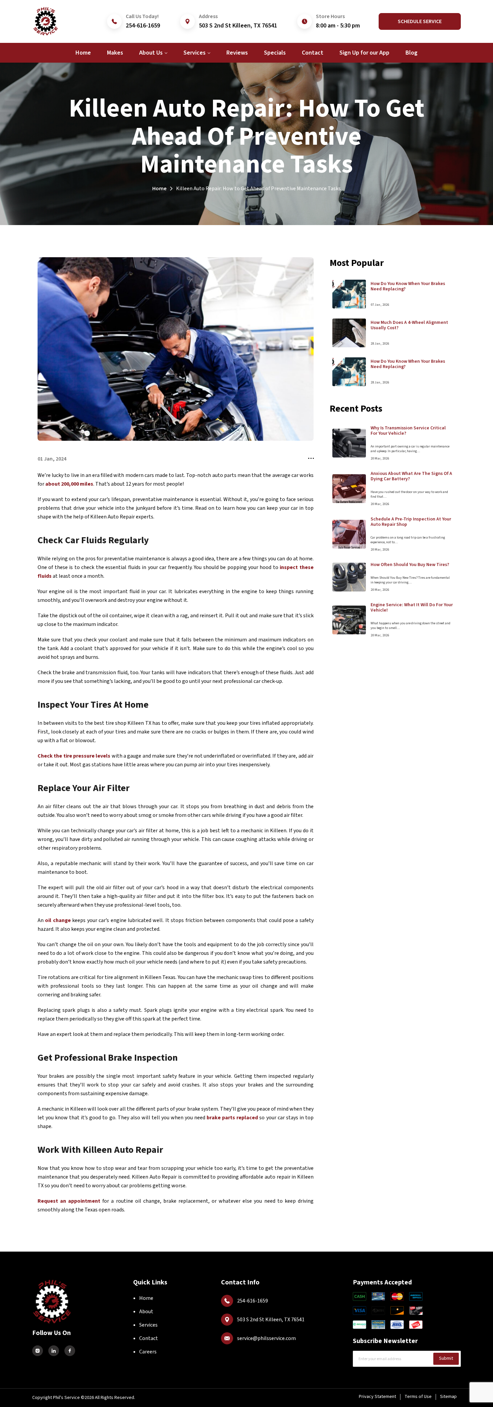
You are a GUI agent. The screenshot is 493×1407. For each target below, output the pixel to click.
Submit (446, 1358)
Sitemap (448, 1396)
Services (148, 1325)
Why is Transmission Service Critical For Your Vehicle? (408, 431)
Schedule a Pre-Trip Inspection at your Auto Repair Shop (411, 522)
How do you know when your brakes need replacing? (408, 286)
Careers (148, 1351)
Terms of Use (418, 1396)
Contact (148, 1338)
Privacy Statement (377, 1396)
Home (159, 188)
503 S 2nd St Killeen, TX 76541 (238, 25)
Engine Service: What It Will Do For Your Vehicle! (412, 608)
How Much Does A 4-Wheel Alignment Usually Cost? (409, 325)
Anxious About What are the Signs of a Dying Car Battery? (411, 476)
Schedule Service (420, 21)
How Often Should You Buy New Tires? (410, 564)
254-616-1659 (143, 25)
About (146, 1311)
